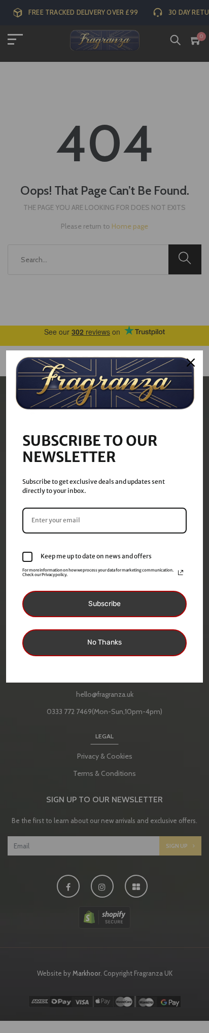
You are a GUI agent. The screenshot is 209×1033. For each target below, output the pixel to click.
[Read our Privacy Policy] (181, 572)
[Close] (191, 362)
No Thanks (104, 642)
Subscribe (104, 603)
